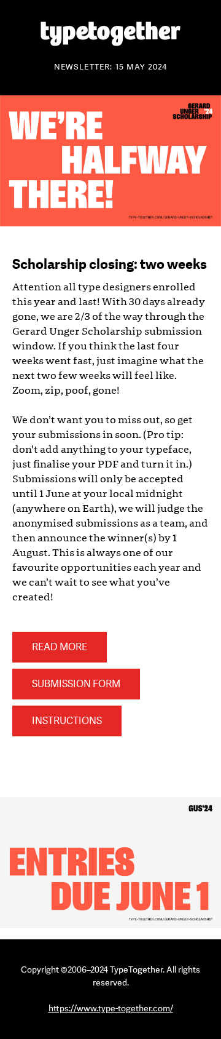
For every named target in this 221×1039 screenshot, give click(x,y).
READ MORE (59, 647)
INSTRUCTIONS (67, 721)
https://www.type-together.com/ (110, 1008)
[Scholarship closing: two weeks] (110, 223)
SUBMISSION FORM (76, 684)
